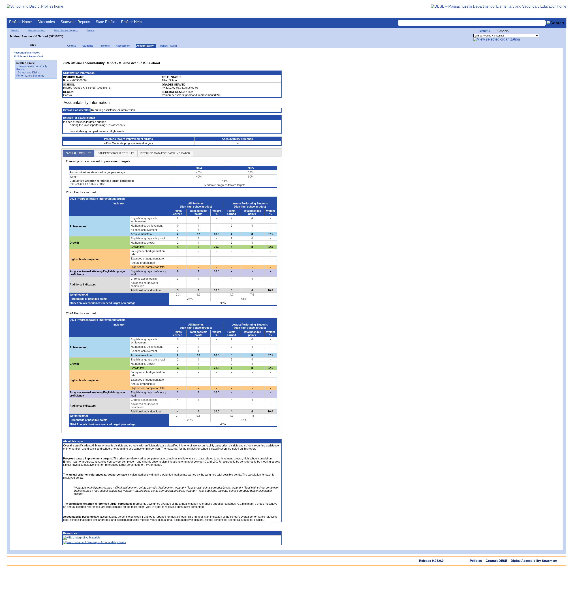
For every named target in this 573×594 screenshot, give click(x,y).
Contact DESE (496, 560)
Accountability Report (27, 52)
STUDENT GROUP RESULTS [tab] (116, 153)
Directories (46, 22)
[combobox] (472, 23)
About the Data (272, 441)
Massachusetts (36, 30)
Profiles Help (131, 22)
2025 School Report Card (28, 56)
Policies (476, 560)
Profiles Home (20, 22)
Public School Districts (66, 30)
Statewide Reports (75, 22)
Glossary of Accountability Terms (106, 542)
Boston (90, 30)
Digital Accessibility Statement (534, 560)
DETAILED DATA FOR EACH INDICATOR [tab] (165, 153)
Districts (484, 31)
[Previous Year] (27, 45)
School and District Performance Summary (30, 74)
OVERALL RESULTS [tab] (78, 153)
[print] (249, 54)
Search (15, 30)
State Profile (105, 22)
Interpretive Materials (87, 537)
